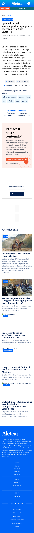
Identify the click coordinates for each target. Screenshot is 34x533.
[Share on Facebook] (16, 85)
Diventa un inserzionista (17, 520)
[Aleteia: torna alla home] (17, 3)
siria (17, 101)
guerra (21, 97)
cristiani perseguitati (9, 97)
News (3, 15)
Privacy (17, 527)
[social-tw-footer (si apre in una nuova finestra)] (19, 504)
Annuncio (17, 488)
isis (4, 101)
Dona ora (4, 8)
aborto (6, 316)
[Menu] (6, 3)
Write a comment (17, 194)
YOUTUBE (27, 35)
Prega (21, 8)
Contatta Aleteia (17, 523)
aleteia (6, 237)
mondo (9, 15)
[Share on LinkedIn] (19, 85)
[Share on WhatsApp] (29, 85)
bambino (6, 385)
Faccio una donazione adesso (15, 160)
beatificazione (8, 350)
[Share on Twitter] (23, 85)
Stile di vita (17, 469)
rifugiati (10, 101)
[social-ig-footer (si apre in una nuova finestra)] (22, 504)
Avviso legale (17, 516)
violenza (24, 101)
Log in (23, 186)
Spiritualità (17, 471)
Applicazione (17, 485)
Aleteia (21, 35)
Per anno (17, 496)
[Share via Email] (26, 85)
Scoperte (17, 474)
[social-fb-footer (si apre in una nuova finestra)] (15, 504)
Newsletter (17, 482)
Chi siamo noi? (17, 513)
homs (28, 97)
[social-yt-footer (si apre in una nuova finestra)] (11, 504)
